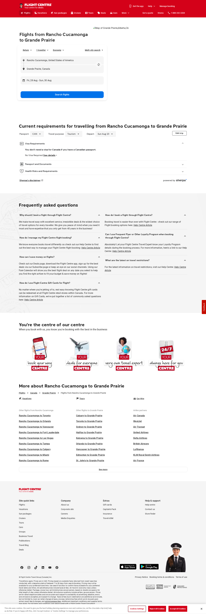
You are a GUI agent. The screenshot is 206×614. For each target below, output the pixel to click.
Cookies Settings (137, 609)
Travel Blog (24, 545)
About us (65, 505)
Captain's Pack (109, 509)
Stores (161, 13)
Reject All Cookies (157, 609)
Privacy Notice (141, 577)
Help (150, 6)
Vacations (42, 13)
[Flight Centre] (30, 490)
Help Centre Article (90, 247)
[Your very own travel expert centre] (124, 354)
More (124, 13)
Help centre (150, 505)
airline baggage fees (53, 601)
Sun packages (60, 13)
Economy (57, 50)
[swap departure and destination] (98, 64)
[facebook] (22, 567)
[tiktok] (36, 567)
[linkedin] (43, 567)
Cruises (77, 13)
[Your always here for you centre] (166, 354)
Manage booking (167, 6)
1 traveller (41, 50)
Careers (64, 514)
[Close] (201, 609)
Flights (27, 13)
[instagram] (29, 567)
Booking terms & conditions (162, 577)
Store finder (150, 514)
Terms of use (181, 577)
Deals (103, 13)
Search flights (62, 94)
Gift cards (107, 505)
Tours (90, 13)
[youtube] (50, 567)
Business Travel (26, 536)
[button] (103, 469)
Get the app (138, 6)
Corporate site (67, 509)
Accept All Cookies (178, 609)
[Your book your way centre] (40, 354)
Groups (22, 532)
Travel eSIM (108, 518)
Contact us (150, 509)
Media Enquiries (68, 518)
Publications (24, 541)
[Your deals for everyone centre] (82, 354)
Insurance (107, 514)
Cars (115, 13)
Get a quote (148, 13)
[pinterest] (57, 567)
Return (26, 50)
